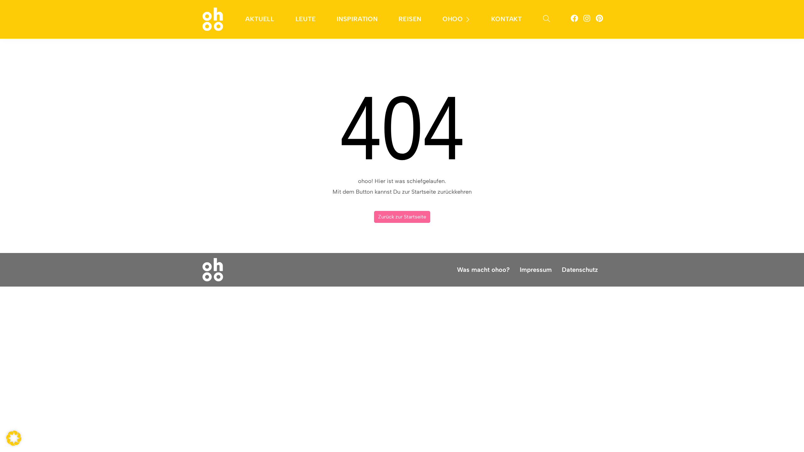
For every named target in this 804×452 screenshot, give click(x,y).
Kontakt (506, 19)
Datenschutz (580, 269)
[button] (14, 438)
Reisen (410, 19)
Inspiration (357, 19)
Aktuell (259, 19)
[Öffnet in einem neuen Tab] (574, 19)
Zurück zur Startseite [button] (402, 217)
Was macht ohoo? (483, 269)
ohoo (453, 19)
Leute (306, 19)
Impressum (536, 269)
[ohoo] (213, 18)
